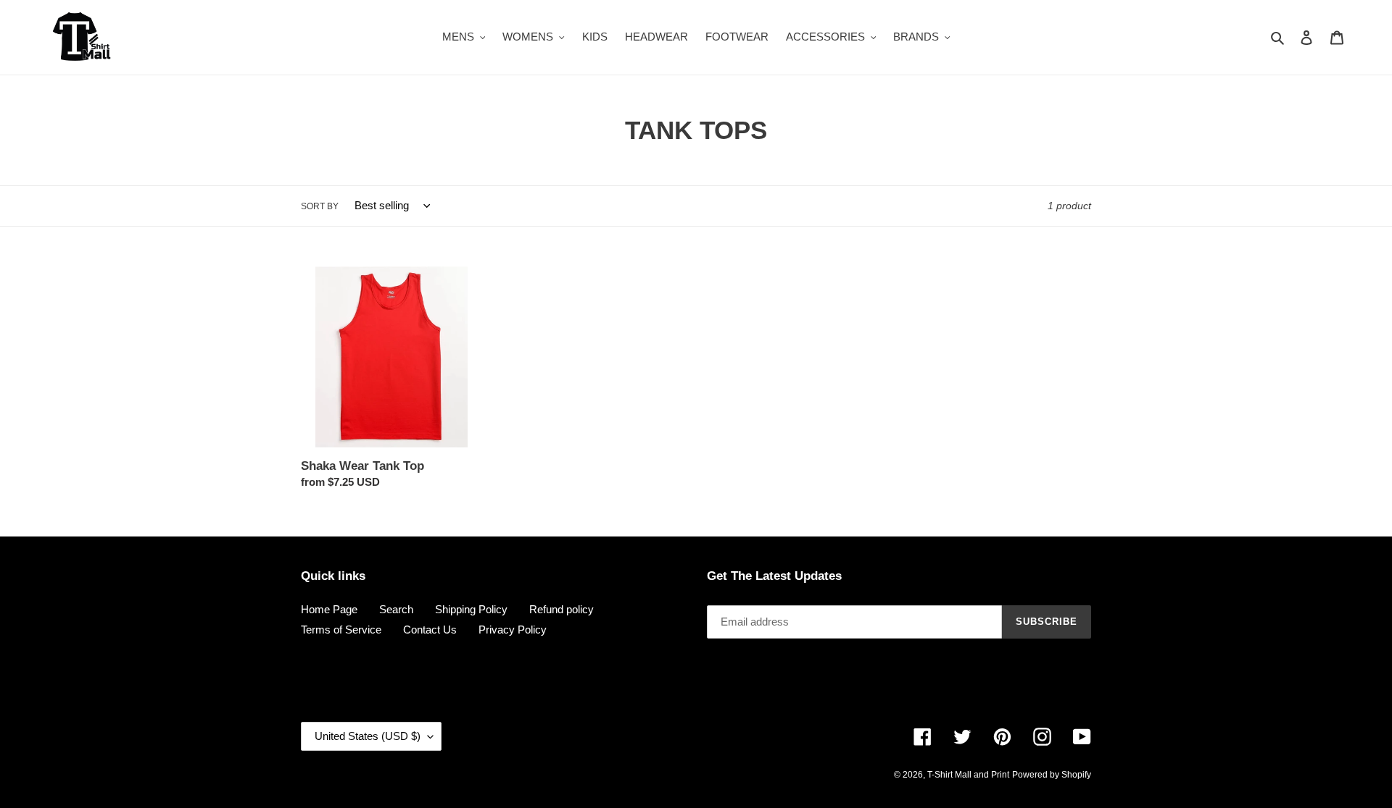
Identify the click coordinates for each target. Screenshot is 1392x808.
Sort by (320, 206)
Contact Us (430, 629)
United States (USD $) (367, 736)
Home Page (329, 609)
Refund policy (561, 609)
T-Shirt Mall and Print (968, 775)
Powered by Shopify (1051, 775)
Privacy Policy (512, 629)
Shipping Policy (471, 609)
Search (396, 609)
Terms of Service (341, 629)
